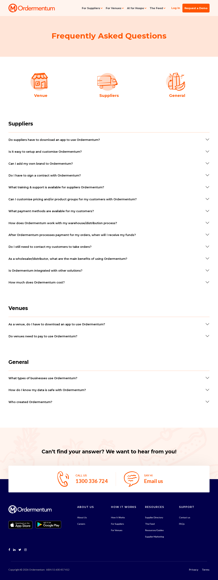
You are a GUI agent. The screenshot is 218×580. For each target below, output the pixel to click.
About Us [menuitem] (82, 517)
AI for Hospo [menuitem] (135, 8)
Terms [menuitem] (206, 569)
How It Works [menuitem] (118, 517)
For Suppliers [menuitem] (91, 8)
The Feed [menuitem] (156, 8)
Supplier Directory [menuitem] (154, 517)
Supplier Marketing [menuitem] (154, 536)
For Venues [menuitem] (113, 8)
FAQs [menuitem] (182, 523)
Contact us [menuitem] (184, 517)
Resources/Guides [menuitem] (154, 530)
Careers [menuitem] (81, 523)
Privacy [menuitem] (193, 569)
